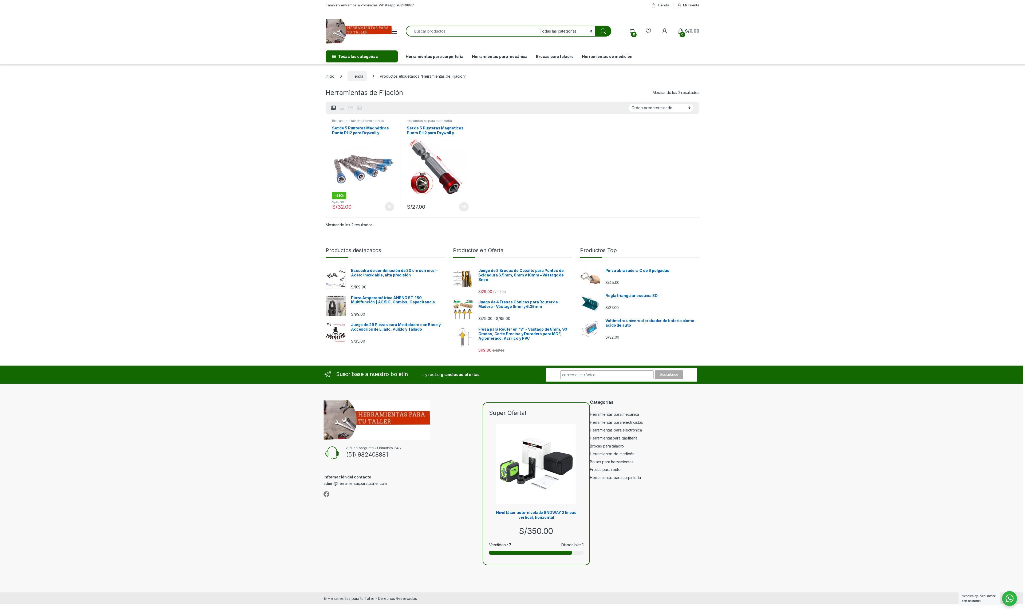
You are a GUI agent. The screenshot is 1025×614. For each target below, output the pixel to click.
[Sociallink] (326, 494)
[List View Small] (359, 107)
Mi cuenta (691, 5)
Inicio (330, 76)
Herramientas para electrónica (616, 430)
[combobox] (471, 31)
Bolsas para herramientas (611, 461)
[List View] (350, 107)
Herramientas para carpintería (434, 56)
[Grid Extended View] (342, 107)
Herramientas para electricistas (616, 422)
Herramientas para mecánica (499, 56)
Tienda (663, 5)
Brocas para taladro (554, 56)
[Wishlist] (648, 31)
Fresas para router (606, 469)
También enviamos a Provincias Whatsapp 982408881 (370, 5)
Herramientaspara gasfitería (613, 438)
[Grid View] (333, 107)
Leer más (464, 206)
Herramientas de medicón (612, 453)
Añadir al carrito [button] (388, 206)
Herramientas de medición (607, 56)
